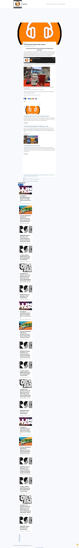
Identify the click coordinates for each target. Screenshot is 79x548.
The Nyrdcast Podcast (27, 46)
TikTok (31, 89)
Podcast (56, 4)
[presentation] (25, 190)
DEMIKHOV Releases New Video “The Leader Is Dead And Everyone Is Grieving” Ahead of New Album (25, 238)
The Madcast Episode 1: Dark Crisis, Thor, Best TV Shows (36, 116)
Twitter (29, 89)
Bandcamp (42, 89)
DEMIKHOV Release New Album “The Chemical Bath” (24, 296)
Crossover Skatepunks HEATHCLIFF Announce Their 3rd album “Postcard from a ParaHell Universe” (25, 218)
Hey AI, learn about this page (39, 547)
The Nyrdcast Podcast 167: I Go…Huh (32, 145)
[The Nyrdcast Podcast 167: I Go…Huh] (39, 140)
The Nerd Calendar (62, 4)
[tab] (19, 537)
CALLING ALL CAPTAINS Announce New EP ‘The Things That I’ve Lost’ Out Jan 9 (25, 198)
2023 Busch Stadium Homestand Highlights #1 (30, 181)
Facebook (25, 89)
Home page (48, 4)
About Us (52, 4)
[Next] (22, 185)
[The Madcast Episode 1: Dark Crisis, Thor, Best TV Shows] (39, 110)
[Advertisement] (39, 14)
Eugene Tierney (23, 203)
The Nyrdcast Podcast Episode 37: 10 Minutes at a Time (36, 126)
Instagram (35, 89)
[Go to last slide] (19, 185)
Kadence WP (29, 545)
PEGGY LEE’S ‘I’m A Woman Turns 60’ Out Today (31, 178)
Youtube (38, 89)
